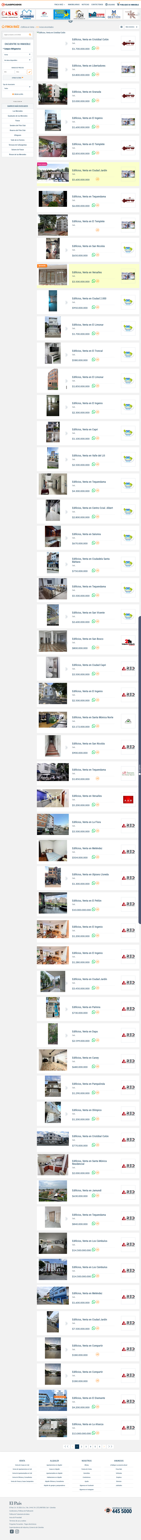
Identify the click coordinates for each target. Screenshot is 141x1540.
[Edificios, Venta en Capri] (53, 431)
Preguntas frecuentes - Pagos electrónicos (22, 1524)
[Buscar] (30, 34)
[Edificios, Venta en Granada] (53, 94)
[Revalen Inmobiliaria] (62, 14)
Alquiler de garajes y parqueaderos (54, 1485)
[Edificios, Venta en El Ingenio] (53, 120)
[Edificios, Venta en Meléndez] (53, 850)
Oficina (86, 1465)
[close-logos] (70, 20)
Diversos (118, 1481)
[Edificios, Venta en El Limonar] (53, 327)
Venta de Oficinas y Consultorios (22, 1477)
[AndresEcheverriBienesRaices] (128, 721)
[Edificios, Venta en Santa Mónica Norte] (53, 719)
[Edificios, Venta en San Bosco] (53, 641)
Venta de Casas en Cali (22, 1465)
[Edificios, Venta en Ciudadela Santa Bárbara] (53, 562)
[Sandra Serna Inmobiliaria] (27, 14)
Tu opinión (140, 768)
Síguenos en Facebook (87, 1485)
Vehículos (119, 1473)
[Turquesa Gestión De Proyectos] (44, 14)
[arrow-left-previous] (73, 1446)
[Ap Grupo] (9, 14)
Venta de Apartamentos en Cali (22, 1469)
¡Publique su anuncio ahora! (118, 1465)
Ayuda (87, 1481)
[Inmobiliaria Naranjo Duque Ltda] (114, 14)
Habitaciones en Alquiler (54, 1477)
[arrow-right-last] (110, 1446)
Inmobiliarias (74, 4)
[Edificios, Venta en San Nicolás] (53, 248)
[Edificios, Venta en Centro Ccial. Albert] (53, 510)
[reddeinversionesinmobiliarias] (128, 669)
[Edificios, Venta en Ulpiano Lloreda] (53, 876)
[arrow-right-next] (104, 1446)
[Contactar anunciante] (97, 49)
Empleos (119, 1477)
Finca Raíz (59, 4)
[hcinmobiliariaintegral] (128, 43)
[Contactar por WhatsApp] (94, 49)
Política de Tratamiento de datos (19, 1514)
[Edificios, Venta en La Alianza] (53, 1426)
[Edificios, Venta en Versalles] (53, 274)
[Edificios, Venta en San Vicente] (53, 615)
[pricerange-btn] (29, 72)
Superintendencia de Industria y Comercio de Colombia (26, 1527)
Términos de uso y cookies (17, 1521)
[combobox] (17, 34)
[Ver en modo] (121, 27)
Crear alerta (18, 94)
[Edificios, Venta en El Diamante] (53, 1400)
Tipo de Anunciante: (9, 84)
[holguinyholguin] (128, 642)
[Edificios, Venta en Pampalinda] (53, 1086)
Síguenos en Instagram (87, 1489)
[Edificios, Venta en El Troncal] (53, 353)
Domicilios (86, 1473)
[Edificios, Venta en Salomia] (53, 536)
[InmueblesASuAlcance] (128, 250)
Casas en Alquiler (54, 1469)
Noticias (85, 4)
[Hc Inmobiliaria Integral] (79, 14)
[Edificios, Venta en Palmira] (53, 1007)
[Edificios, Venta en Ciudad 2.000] (53, 300)
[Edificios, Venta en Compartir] (53, 1348)
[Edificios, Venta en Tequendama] (53, 198)
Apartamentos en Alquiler (54, 1465)
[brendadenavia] (128, 773)
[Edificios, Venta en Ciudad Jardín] (53, 172)
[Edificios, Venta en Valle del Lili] (53, 457)
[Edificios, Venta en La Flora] (53, 824)
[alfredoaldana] (128, 799)
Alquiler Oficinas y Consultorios (54, 1481)
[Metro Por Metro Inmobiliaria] (131, 14)
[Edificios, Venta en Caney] (53, 1060)
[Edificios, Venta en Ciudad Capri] (53, 667)
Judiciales (119, 1485)
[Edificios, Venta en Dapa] (53, 1033)
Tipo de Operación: (17, 51)
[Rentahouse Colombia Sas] (96, 14)
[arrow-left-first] (66, 1446)
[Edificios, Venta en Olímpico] (53, 1112)
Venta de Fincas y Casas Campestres (22, 1481)
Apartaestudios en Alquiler (54, 1473)
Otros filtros (17, 78)
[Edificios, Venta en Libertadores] (53, 68)
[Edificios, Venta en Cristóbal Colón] (53, 43)
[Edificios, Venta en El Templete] (53, 146)
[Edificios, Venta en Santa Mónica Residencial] (53, 1164)
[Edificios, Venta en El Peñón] (53, 902)
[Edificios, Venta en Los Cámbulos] (53, 1243)
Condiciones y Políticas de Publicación (21, 1511)
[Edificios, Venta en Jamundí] (53, 1190)
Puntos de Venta (87, 1469)
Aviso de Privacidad (15, 1518)
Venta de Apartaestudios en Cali (22, 1473)
